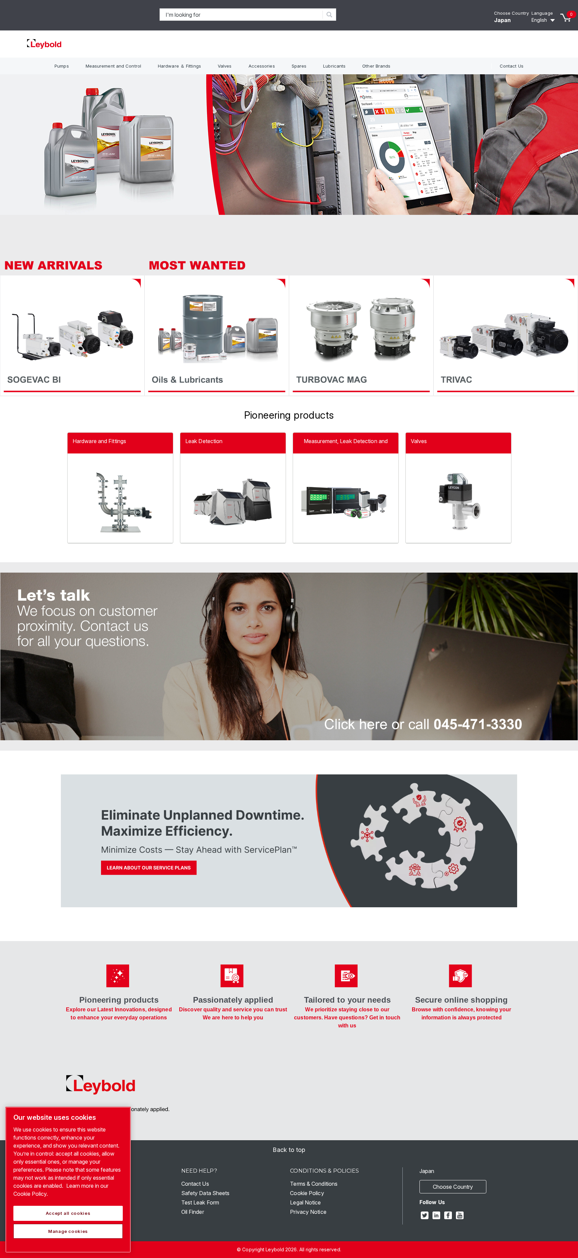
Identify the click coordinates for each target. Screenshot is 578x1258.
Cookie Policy (307, 1193)
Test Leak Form (200, 1202)
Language (542, 13)
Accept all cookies (68, 1213)
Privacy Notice (308, 1211)
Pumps (62, 66)
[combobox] (241, 14)
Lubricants (334, 66)
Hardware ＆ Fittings (179, 66)
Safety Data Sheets (205, 1193)
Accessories (262, 66)
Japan (502, 20)
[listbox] (544, 20)
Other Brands (376, 66)
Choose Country (511, 13)
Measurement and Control (113, 66)
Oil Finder (192, 1211)
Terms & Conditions (314, 1183)
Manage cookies (68, 1231)
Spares (299, 66)
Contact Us (511, 66)
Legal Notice (305, 1202)
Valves (225, 66)
